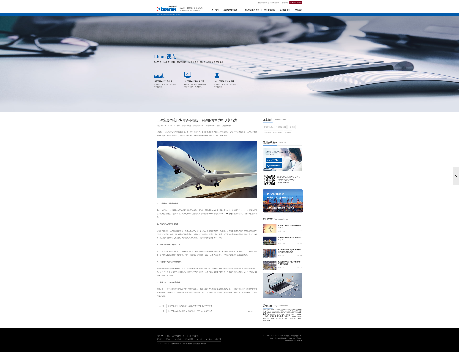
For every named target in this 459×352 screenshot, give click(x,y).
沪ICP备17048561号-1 (163, 344)
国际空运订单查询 (296, 2)
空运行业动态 (172, 15)
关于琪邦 (215, 10)
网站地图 (203, 344)
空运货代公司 (227, 126)
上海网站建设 (174, 344)
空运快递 (269, 312)
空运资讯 (164, 15)
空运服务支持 (285, 10)
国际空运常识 (274, 3)
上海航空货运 (294, 316)
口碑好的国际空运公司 (274, 314)
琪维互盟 (218, 339)
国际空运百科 (278, 133)
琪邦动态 (288, 133)
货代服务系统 (189, 339)
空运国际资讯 (281, 127)
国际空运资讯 (262, 3)
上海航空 (271, 318)
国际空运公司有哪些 (282, 312)
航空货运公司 (274, 310)
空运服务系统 (269, 10)
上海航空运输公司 (285, 314)
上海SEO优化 (187, 344)
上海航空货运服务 (231, 10)
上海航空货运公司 (269, 316)
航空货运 (290, 310)
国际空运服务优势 (252, 10)
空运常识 (291, 127)
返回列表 (250, 311)
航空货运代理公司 (283, 310)
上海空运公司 (292, 318)
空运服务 (169, 339)
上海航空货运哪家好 (296, 314)
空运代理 (274, 312)
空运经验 (267, 133)
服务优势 (178, 339)
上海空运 (299, 318)
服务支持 (199, 339)
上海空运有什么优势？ (281, 318)
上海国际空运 (266, 320)
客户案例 (209, 339)
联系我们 (298, 10)
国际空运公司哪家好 (293, 312)
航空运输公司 (266, 310)
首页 (158, 15)
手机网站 (285, 3)
